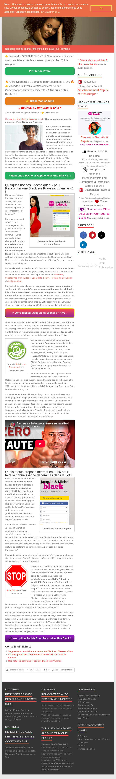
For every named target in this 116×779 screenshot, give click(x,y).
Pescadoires (11, 278)
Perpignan (10, 751)
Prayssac (18, 716)
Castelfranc (57, 274)
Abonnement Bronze (87, 711)
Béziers (19, 751)
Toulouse (9, 747)
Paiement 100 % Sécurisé (53, 744)
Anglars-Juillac (14, 281)
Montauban (29, 751)
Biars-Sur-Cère (31, 716)
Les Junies (67, 278)
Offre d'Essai (84, 702)
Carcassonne (26, 754)
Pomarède (56, 278)
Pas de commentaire (63, 670)
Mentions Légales (86, 749)
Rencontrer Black (16, 670)
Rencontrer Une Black (15, 119)
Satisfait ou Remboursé (61, 763)
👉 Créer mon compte (40, 101)
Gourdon (25, 710)
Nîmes (30, 747)
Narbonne (10, 754)
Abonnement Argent (87, 708)
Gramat (8, 713)
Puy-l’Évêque (24, 278)
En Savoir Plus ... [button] (50, 12)
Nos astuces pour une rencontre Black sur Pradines (34, 661)
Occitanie (33, 119)
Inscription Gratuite (87, 699)
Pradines (29, 713)
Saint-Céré (19, 713)
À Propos (82, 736)
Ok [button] (101, 8)
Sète (7, 757)
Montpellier (20, 747)
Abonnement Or (85, 705)
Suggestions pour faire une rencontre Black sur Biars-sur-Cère (40, 651)
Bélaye (46, 278)
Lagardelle (37, 278)
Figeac (16, 710)
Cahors (8, 710)
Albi (17, 754)
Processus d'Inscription (89, 695)
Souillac (9, 716)
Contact (81, 745)
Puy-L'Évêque (14, 719)
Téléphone (61, 760)
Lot (41, 119)
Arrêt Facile (12, 590)
